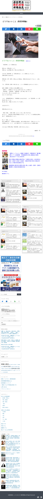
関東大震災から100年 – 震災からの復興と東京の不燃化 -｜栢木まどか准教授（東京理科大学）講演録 (34, 193)
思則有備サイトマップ (6, 382)
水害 (3, 417)
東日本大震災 (7, 366)
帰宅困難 (8, 370)
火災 (3, 415)
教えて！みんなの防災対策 (7, 429)
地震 (3, 413)
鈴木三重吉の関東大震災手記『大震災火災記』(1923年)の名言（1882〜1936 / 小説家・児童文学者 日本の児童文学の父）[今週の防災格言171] (24, 161)
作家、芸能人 (5, 401)
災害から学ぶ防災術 (5, 410)
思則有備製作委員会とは (6, 380)
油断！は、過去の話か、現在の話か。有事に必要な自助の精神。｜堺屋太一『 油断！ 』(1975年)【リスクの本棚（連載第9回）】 (10, 332)
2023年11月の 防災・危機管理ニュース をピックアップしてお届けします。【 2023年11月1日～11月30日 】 (13, 219)
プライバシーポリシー (6, 388)
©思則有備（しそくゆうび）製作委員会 (17, 495)
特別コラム (3, 425)
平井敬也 (4, 171)
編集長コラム (5, 173)
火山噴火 (4, 411)
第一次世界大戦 (6, 368)
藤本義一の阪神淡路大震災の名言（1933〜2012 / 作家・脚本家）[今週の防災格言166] (13, 481)
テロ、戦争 (5, 419)
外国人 (4, 405)
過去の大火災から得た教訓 (32, 198)
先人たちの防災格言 (5, 396)
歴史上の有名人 (5, 407)
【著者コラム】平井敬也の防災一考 (8, 384)
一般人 (4, 403)
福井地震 (6, 372)
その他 (4, 421)
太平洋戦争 (15, 366)
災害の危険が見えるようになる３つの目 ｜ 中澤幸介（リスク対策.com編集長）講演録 (34, 225)
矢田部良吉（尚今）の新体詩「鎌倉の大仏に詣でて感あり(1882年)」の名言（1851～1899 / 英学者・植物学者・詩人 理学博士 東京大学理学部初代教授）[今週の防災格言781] (13, 193)
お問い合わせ (4, 386)
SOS (11, 370)
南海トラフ (16, 364)
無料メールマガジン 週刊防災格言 (8, 378)
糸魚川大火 (12, 364)
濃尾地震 (5, 370)
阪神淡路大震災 (16, 368)
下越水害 (12, 366)
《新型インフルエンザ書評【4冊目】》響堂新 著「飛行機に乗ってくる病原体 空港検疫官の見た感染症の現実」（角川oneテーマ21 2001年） (24, 155)
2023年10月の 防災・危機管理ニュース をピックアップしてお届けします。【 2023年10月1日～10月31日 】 (12, 225)
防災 (9, 364)
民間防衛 (10, 368)
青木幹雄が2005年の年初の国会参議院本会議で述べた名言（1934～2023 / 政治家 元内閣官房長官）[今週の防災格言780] (13, 200)
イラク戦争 (13, 370)
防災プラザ (3, 423)
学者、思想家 (5, 399)
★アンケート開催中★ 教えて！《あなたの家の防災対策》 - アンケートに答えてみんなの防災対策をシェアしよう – (34, 236)
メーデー (17, 370)
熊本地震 (2, 370)
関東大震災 (5, 364)
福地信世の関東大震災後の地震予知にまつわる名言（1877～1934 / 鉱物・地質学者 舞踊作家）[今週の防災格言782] (13, 186)
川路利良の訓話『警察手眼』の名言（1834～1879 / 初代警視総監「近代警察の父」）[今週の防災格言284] (13, 486)
